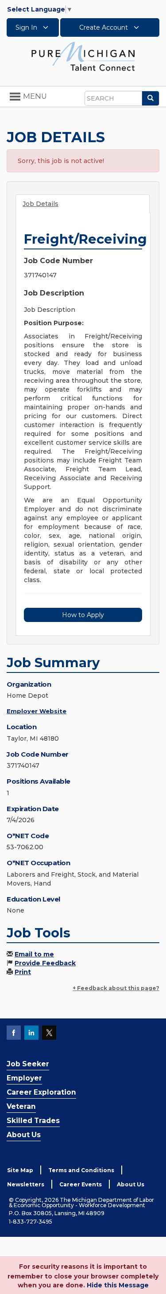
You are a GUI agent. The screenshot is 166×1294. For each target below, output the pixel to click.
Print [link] (23, 972)
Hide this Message (118, 1285)
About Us (24, 1135)
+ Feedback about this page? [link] (116, 988)
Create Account (104, 27)
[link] (83, 56)
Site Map (20, 1170)
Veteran (21, 1106)
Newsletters (25, 1184)
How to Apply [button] (83, 615)
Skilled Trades (33, 1120)
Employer (24, 1078)
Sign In (27, 27)
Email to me (34, 954)
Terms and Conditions (81, 1170)
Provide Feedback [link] (45, 963)
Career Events (80, 1184)
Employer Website (36, 711)
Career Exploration (41, 1092)
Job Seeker (28, 1064)
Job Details (40, 204)
